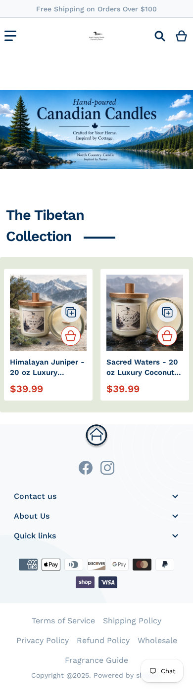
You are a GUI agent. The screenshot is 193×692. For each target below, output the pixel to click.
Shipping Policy (132, 620)
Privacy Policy (42, 640)
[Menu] (10, 36)
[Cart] (182, 36)
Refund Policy (103, 640)
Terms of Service (63, 620)
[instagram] (107, 468)
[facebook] (85, 468)
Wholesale (157, 640)
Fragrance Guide (96, 660)
